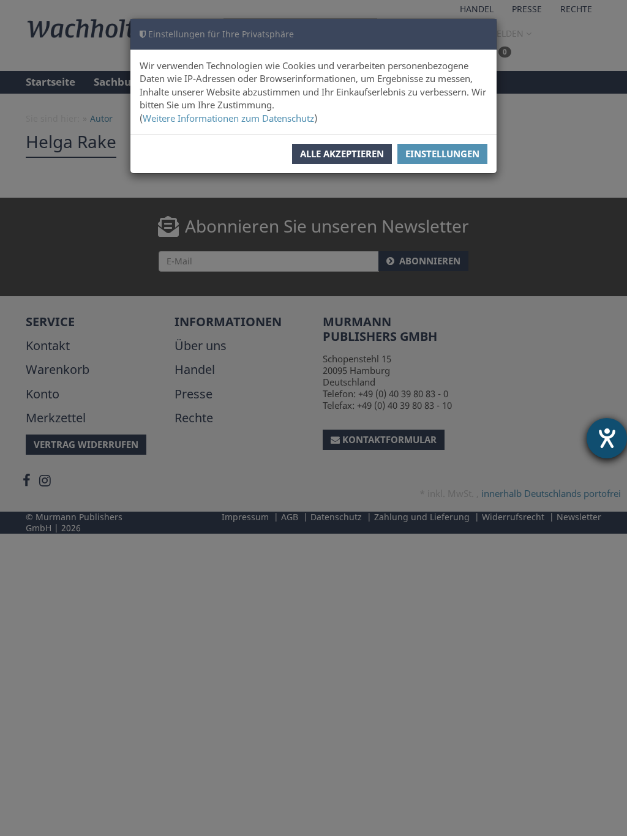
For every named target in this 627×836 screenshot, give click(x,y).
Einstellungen (442, 153)
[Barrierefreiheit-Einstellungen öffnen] (607, 438)
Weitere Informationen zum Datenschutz (228, 118)
